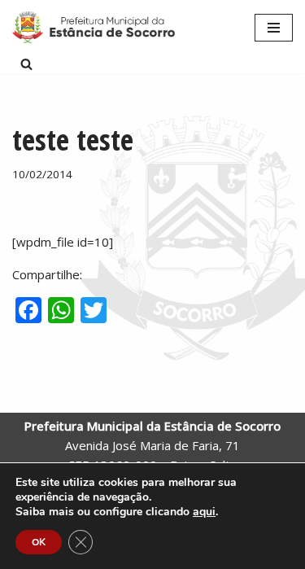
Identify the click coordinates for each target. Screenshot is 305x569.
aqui (204, 512)
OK (39, 542)
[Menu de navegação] (274, 28)
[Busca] (26, 64)
